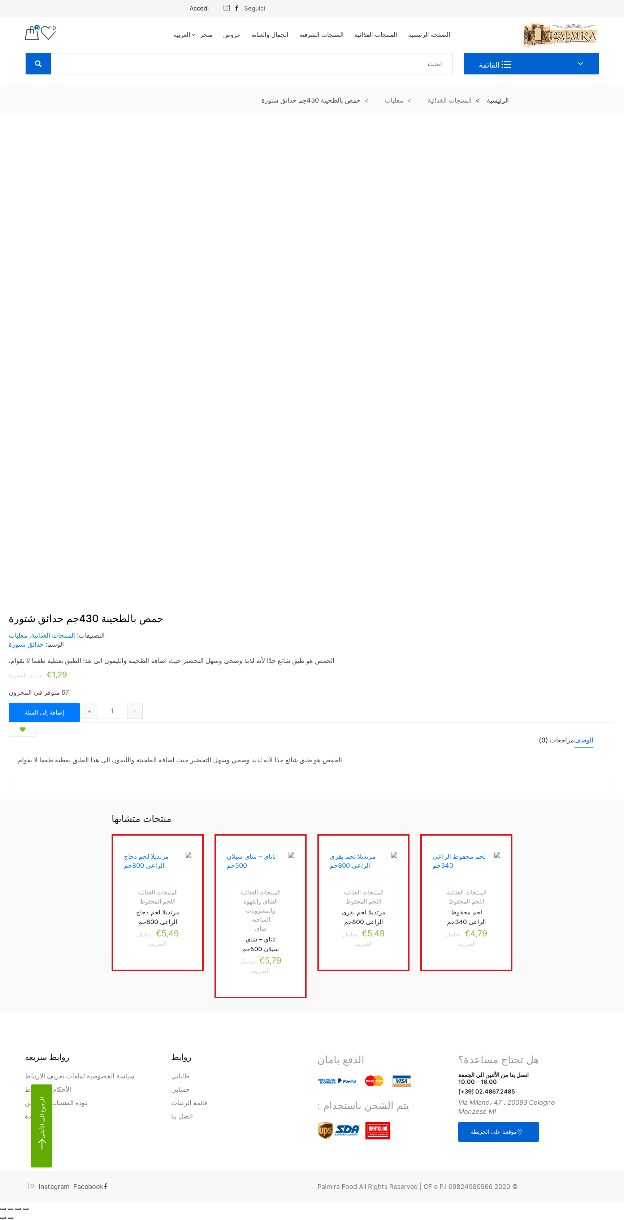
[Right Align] (38, 63)
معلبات (394, 100)
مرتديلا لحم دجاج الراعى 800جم (157, 917)
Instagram (54, 1186)
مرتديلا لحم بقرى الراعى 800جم (363, 917)
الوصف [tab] (583, 740)
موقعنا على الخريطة (494, 1131)
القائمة (490, 64)
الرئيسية (498, 100)
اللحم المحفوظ (466, 901)
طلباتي (180, 1076)
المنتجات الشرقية (321, 34)
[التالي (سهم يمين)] (3, 1218)
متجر (206, 34)
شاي (260, 928)
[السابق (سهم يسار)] (10, 1218)
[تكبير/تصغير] (3, 1209)
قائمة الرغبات (189, 1103)
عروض (231, 34)
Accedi (199, 8)
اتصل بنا (182, 1116)
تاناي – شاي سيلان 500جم (260, 944)
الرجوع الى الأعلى (42, 1118)
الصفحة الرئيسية (429, 34)
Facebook (88, 1186)
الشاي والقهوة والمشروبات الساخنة (261, 910)
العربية (182, 34)
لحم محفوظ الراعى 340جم (466, 917)
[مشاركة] (18, 1209)
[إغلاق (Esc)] (26, 1209)
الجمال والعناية (270, 34)
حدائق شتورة (26, 644)
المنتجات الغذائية (376, 34)
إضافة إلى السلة (44, 712)
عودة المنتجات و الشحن (57, 1103)
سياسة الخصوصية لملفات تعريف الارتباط (79, 1076)
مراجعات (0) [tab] (556, 740)
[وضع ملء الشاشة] (10, 1209)
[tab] (583, 742)
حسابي (180, 1089)
